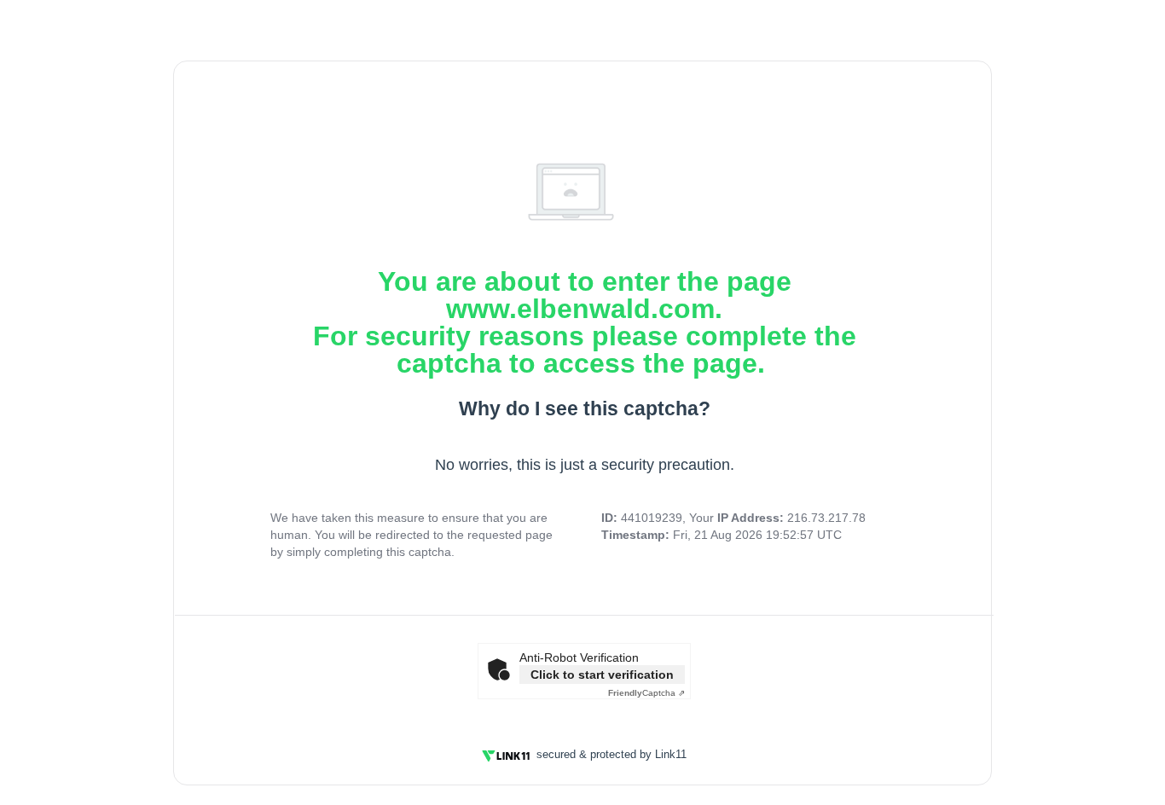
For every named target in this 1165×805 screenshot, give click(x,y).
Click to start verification (602, 674)
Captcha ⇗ (646, 693)
